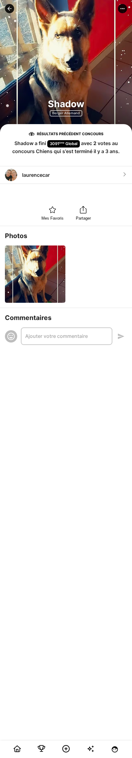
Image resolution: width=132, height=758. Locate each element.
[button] (9, 9)
